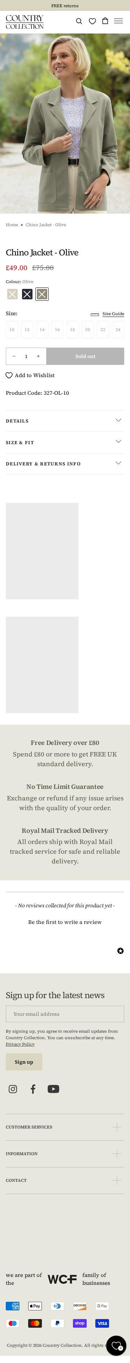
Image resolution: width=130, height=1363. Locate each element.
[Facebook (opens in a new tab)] (33, 1089)
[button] (118, 22)
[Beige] (12, 294)
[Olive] (42, 294)
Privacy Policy (20, 1044)
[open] (116, 1127)
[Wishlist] (92, 21)
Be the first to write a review (65, 922)
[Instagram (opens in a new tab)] (13, 1089)
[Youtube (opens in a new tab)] (53, 1089)
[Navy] (27, 294)
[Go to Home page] (25, 22)
